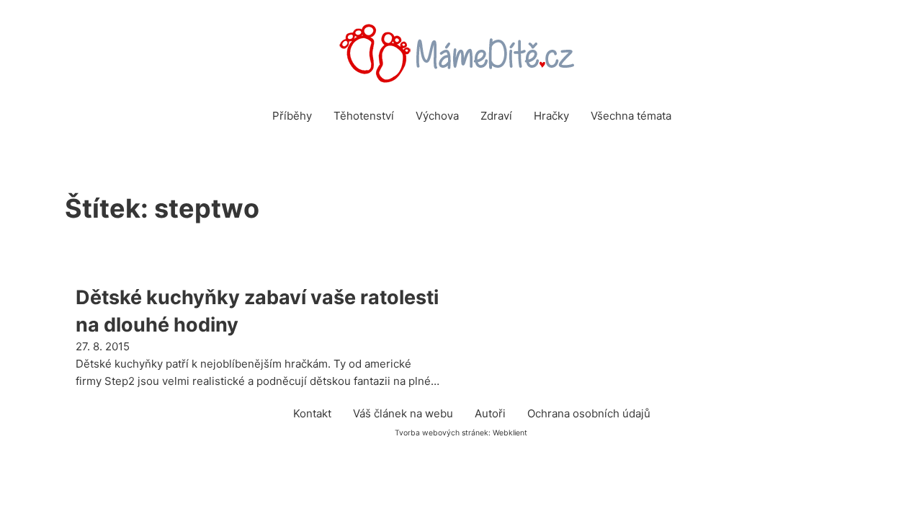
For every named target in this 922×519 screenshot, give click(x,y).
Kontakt (312, 413)
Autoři (490, 413)
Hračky (551, 116)
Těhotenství (364, 116)
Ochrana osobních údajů (588, 413)
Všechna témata (631, 116)
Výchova (437, 116)
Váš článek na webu (403, 413)
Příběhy (292, 116)
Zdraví (496, 116)
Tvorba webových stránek (441, 433)
